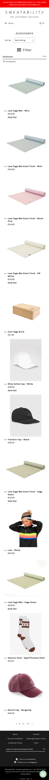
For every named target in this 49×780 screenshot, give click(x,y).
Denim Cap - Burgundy (19, 710)
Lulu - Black (14, 550)
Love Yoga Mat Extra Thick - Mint (25, 166)
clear (44, 56)
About (15, 734)
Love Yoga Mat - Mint (18, 110)
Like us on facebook (27, 759)
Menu (11, 23)
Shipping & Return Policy (36, 739)
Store (36, 743)
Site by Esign (26, 778)
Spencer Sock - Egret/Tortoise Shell (26, 658)
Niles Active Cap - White (20, 384)
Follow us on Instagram (27, 762)
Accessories (10, 62)
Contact (36, 734)
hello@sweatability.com (24, 769)
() (43, 23)
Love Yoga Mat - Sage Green (22, 602)
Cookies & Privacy (15, 743)
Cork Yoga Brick (16, 331)
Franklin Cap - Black (18, 439)
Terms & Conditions (15, 739)
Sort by (8, 40)
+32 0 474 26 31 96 (39, 769)
